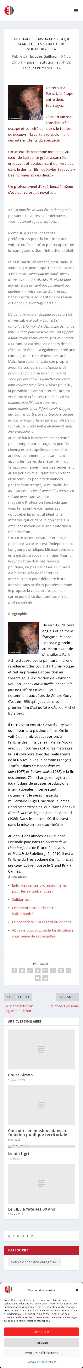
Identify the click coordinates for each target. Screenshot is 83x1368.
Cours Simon (20, 1074)
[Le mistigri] (41, 1146)
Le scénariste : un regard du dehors (41, 922)
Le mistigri (18, 1153)
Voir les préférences (41, 1353)
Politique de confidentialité (41, 1362)
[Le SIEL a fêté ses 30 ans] (41, 1184)
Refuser (41, 1342)
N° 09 (65, 62)
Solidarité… (21, 899)
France (29, 62)
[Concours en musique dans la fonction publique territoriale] (41, 1105)
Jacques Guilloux (43, 56)
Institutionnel (47, 62)
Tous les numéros (37, 68)
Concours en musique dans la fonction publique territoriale (37, 1132)
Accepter (41, 1332)
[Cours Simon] (41, 1049)
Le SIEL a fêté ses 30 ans (31, 1209)
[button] (77, 1290)
